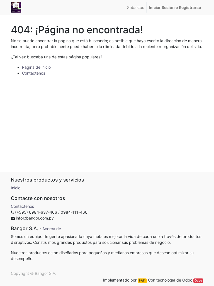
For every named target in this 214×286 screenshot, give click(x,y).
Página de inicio (36, 67)
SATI (142, 280)
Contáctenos (33, 73)
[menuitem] (135, 7)
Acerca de (51, 228)
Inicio (15, 187)
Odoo (198, 280)
